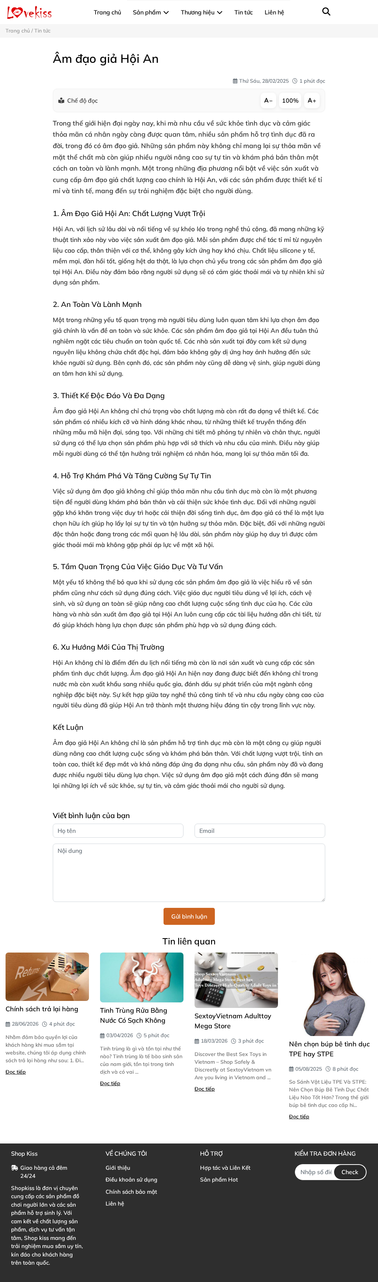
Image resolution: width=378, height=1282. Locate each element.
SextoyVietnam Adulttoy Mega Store (233, 1021)
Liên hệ (115, 1203)
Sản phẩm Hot (219, 1179)
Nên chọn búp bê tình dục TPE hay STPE (329, 1049)
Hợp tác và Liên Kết (225, 1167)
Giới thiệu (118, 1167)
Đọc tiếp (16, 1072)
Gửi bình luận (189, 916)
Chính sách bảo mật (131, 1191)
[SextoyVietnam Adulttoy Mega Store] (236, 980)
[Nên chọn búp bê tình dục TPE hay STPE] (330, 994)
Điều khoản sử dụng (131, 1179)
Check (349, 1172)
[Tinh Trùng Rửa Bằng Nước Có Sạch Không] (141, 978)
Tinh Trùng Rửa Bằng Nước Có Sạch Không (133, 1015)
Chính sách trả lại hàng (42, 1009)
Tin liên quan (189, 941)
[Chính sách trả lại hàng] (47, 977)
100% (290, 100)
